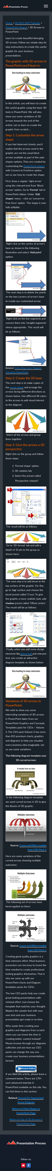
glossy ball (26, 654)
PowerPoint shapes (34, 166)
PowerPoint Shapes (17, 27)
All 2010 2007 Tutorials (27, 23)
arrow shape (17, 387)
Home (9, 23)
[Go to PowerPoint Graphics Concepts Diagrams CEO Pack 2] (26, 1068)
